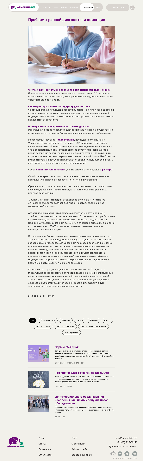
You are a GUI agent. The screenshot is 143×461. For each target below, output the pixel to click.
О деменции (78, 443)
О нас (42, 438)
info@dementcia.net (126, 438)
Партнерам (45, 449)
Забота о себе (42, 326)
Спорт (107, 320)
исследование (65, 139)
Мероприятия (71, 332)
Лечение (66, 320)
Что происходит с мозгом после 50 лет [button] (82, 372)
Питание (93, 320)
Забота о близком (65, 326)
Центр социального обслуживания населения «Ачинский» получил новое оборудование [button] (82, 400)
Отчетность (45, 454)
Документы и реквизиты (123, 446)
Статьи (42, 443)
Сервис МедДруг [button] (66, 347)
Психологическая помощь (93, 326)
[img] (132, 7)
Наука (80, 320)
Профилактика (47, 320)
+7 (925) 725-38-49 (126, 442)
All (32, 320)
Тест (74, 438)
